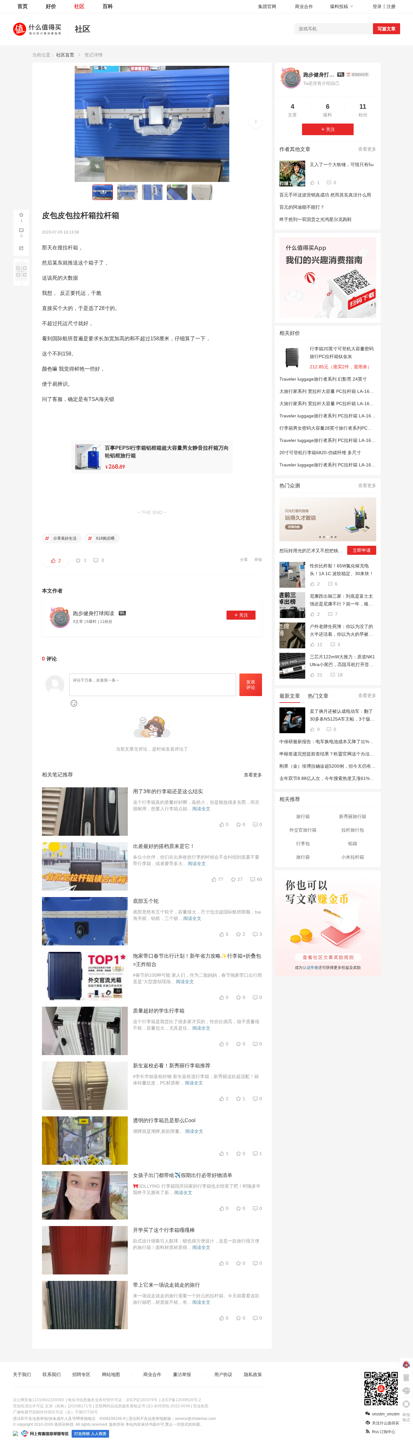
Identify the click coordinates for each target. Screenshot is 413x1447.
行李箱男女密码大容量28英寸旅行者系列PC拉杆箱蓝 (332, 428)
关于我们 (22, 1374)
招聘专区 (81, 1374)
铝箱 (352, 843)
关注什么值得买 (385, 1423)
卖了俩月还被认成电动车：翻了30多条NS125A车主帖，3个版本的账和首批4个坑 (342, 716)
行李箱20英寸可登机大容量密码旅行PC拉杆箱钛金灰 (342, 352)
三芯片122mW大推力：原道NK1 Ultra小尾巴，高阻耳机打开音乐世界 (342, 661)
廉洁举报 (182, 1374)
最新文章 (289, 696)
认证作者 (310, 966)
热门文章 (318, 696)
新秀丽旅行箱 (352, 816)
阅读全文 (201, 808)
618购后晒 (105, 538)
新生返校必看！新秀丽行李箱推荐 (171, 1065)
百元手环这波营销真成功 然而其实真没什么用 (325, 194)
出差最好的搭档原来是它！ (164, 846)
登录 (377, 6)
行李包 (303, 843)
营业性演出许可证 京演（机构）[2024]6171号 (52, 1406)
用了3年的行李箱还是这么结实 (168, 791)
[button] (255, 121)
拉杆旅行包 (352, 830)
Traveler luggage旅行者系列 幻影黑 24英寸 (323, 379)
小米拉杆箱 (352, 857)
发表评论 (250, 684)
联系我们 (52, 1374)
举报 (258, 559)
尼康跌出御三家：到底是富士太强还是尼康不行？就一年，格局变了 (341, 601)
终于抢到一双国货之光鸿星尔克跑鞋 (315, 219)
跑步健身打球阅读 (318, 74)
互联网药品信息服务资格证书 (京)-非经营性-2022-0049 (142, 1406)
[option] (327, 528)
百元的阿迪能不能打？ (302, 207)
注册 (391, 6)
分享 (244, 559)
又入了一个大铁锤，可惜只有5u (342, 164)
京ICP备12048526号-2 (181, 1400)
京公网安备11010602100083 (38, 1400)
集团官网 (267, 6)
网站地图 (111, 1374)
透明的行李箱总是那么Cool (164, 1120)
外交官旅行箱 (303, 830)
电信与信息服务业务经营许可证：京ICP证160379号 (112, 1400)
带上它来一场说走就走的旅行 (166, 1285)
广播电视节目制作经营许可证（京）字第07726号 (55, 1412)
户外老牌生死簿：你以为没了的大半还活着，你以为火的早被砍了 (341, 631)
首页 (22, 6)
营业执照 (200, 1406)
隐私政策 (253, 1374)
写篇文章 (387, 28)
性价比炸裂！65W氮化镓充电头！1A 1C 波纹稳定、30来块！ (342, 569)
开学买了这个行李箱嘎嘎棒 (164, 1230)
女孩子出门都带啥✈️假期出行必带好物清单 (182, 1175)
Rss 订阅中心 (383, 1432)
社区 (79, 6)
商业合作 (304, 6)
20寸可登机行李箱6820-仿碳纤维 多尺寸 (320, 452)
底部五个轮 (146, 901)
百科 (108, 6)
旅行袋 (303, 857)
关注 (243, 615)
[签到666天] (357, 74)
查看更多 (253, 774)
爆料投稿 (339, 6)
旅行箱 (303, 816)
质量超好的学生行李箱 (159, 1010)
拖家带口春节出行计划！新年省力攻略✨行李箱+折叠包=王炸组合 (197, 960)
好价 (51, 6)
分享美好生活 (64, 538)
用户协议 (223, 1374)
